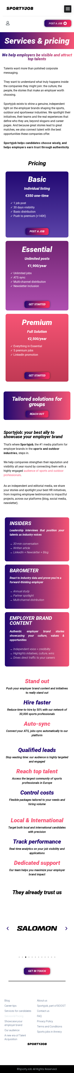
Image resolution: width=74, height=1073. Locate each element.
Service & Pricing (13, 1016)
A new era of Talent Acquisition (15, 1037)
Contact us (43, 1011)
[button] (7, 928)
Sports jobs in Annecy (49, 1031)
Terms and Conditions (49, 1026)
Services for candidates (17, 1011)
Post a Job (55, 23)
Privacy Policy (45, 1021)
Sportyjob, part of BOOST (51, 1005)
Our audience (11, 1030)
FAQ (39, 1016)
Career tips (10, 1005)
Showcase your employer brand (13, 1023)
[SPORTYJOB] (18, 8)
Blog (7, 1000)
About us (42, 1000)
